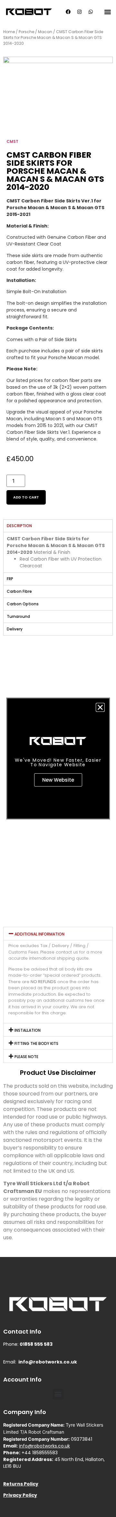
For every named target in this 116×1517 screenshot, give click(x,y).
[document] (58, 758)
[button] (100, 707)
